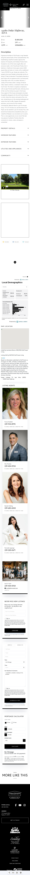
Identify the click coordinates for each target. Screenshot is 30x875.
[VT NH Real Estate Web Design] (18, 870)
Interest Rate (8, 738)
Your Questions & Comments (11, 670)
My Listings (7, 426)
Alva (19, 377)
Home (2, 377)
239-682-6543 (10, 508)
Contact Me (17, 426)
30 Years (8, 722)
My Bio (22, 426)
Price (6, 726)
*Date (6, 660)
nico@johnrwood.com (12, 588)
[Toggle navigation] (28, 4)
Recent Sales (12, 426)
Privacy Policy (7, 625)
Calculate (15, 746)
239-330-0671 (10, 550)
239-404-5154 (23, 5)
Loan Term (7, 719)
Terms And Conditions (15, 863)
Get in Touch (15, 820)
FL (12, 377)
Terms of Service (8, 705)
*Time (6, 665)
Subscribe (15, 630)
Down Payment (8, 732)
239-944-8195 (10, 424)
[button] (2, 18)
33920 (24, 377)
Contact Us (7, 590)
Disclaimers (15, 860)
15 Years (15, 722)
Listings (8, 377)
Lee (16, 377)
